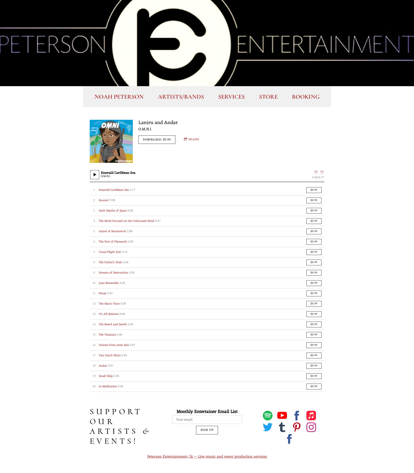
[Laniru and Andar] (111, 141)
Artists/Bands (181, 96)
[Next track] (322, 172)
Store (268, 96)
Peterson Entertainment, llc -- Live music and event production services (207, 456)
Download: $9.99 (157, 139)
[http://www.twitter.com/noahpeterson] (268, 428)
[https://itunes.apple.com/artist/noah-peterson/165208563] (311, 416)
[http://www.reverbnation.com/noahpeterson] (282, 428)
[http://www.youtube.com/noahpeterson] (282, 416)
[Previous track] (316, 172)
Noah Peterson (119, 96)
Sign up (207, 430)
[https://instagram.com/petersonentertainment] (311, 428)
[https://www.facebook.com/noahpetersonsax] (289, 440)
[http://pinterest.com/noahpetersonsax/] (297, 428)
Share (193, 139)
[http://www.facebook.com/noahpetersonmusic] (297, 416)
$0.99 (313, 190)
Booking (306, 96)
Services (231, 96)
